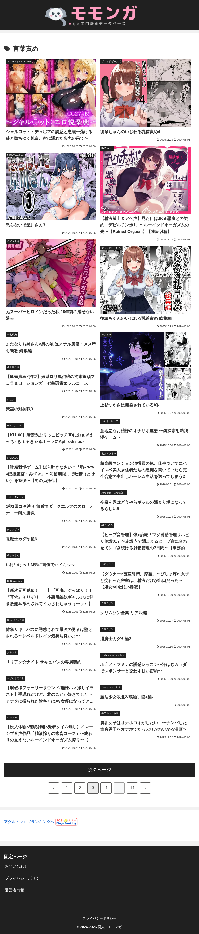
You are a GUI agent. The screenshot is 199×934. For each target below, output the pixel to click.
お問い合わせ (16, 866)
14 (132, 788)
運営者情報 (14, 890)
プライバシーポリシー (24, 878)
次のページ (99, 769)
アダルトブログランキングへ (29, 822)
